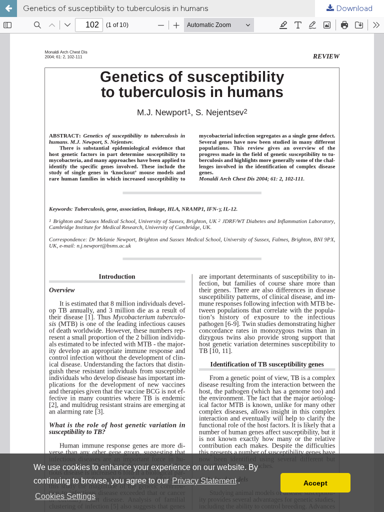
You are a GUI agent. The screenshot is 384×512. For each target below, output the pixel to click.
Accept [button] (316, 483)
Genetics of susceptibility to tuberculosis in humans (115, 8)
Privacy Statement (204, 480)
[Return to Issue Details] (8, 8)
